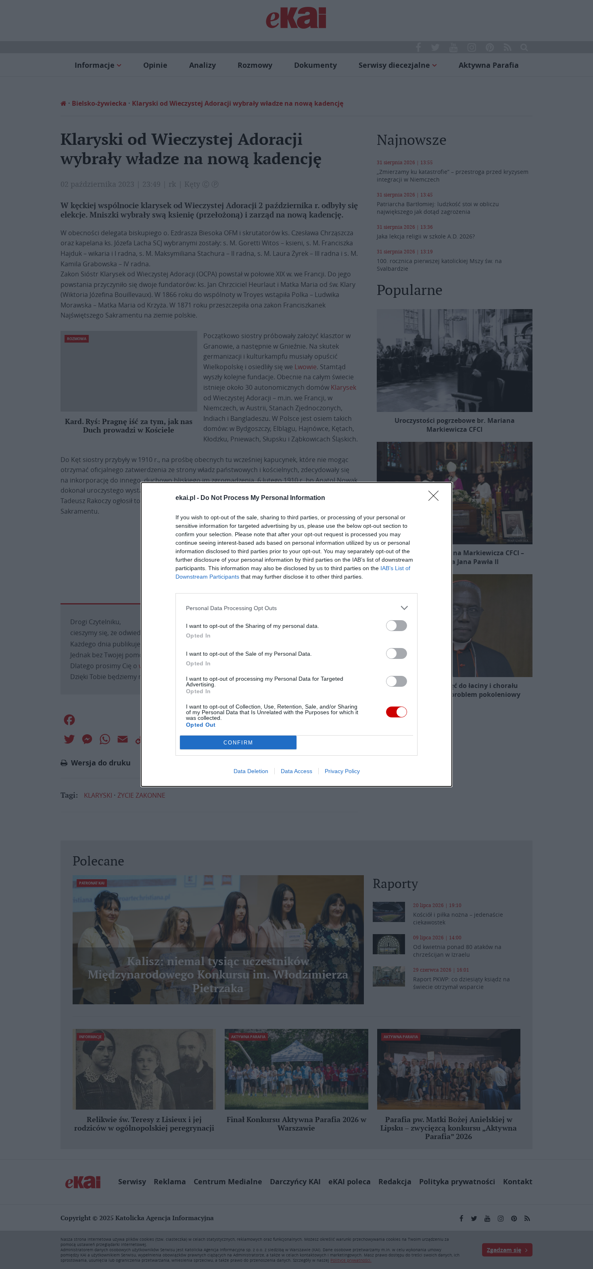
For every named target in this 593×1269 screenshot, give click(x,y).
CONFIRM (238, 743)
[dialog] (296, 634)
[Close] (436, 498)
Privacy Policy (342, 771)
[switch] (396, 625)
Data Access (296, 771)
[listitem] (296, 608)
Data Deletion (251, 771)
